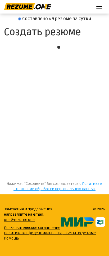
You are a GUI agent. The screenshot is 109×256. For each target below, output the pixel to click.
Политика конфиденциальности (33, 233)
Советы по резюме (79, 233)
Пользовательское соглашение (32, 227)
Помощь (11, 238)
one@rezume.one (19, 219)
